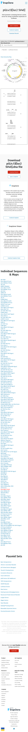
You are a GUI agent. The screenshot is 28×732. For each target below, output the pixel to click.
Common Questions (5, 679)
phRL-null (3, 342)
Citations (3, 695)
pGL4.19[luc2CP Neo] (6, 528)
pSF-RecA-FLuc (4, 468)
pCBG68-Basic (4, 299)
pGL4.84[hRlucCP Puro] (6, 302)
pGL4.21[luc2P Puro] (5, 541)
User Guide (3, 677)
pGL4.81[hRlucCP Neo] (6, 283)
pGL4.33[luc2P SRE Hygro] (7, 353)
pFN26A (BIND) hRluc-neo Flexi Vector (10, 404)
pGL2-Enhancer (4, 430)
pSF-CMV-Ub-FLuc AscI (6, 376)
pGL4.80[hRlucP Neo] (6, 543)
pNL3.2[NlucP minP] (6, 532)
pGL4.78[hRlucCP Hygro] (7, 530)
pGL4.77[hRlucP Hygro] (6, 523)
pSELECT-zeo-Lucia (5, 304)
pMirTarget (3, 453)
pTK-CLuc (3, 494)
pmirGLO (3, 446)
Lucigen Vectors (5, 597)
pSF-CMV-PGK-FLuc (5, 343)
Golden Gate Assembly (20, 686)
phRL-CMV (3, 335)
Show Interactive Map (6, 57)
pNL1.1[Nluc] (4, 473)
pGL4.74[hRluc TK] (5, 504)
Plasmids (4, 49)
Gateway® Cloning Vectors (7, 605)
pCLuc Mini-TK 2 (5, 338)
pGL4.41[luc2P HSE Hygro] (7, 406)
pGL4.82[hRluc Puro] (6, 289)
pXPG (2, 540)
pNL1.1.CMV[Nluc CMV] (6, 466)
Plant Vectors (4, 589)
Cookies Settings (14, 718)
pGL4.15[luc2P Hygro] (6, 502)
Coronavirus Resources (6, 573)
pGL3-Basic (3, 443)
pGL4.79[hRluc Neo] (5, 537)
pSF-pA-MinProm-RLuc (6, 435)
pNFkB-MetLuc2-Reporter (7, 460)
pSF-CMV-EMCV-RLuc (6, 317)
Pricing (16, 662)
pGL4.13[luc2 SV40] (5, 489)
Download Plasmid (14, 33)
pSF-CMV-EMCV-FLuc (6, 310)
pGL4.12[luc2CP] (4, 483)
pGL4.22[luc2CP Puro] (6, 281)
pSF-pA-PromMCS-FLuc (6, 442)
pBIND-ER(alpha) (5, 286)
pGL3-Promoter (4, 463)
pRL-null (3, 284)
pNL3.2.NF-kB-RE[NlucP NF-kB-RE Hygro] (11, 525)
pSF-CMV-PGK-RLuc (5, 350)
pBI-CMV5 (3, 279)
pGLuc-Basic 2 (4, 315)
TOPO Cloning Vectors (6, 581)
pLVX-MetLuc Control (6, 374)
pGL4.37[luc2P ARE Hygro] (7, 379)
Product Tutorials (5, 675)
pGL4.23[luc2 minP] (5, 288)
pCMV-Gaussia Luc (5, 365)
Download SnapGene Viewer (14, 258)
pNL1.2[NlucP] (4, 479)
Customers (3, 693)
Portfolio (3, 701)
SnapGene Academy (5, 673)
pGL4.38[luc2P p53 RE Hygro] (8, 386)
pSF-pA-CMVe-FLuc (5, 415)
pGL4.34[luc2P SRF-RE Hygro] (8, 360)
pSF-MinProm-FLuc (5, 402)
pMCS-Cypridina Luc (6, 387)
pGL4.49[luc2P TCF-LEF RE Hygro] (9, 451)
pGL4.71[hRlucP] (5, 484)
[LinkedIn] (14, 728)
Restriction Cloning (19, 674)
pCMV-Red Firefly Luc (6, 391)
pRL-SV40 (3, 291)
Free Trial (17, 660)
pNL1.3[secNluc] (5, 492)
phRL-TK (3, 355)
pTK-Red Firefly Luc (5, 533)
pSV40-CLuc (4, 481)
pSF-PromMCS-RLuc (6, 461)
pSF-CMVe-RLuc (5, 396)
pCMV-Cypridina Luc (6, 358)
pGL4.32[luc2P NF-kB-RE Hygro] (8, 347)
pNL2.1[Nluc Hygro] (5, 499)
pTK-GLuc (3, 520)
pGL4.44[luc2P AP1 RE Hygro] (8, 425)
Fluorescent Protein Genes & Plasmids (10, 594)
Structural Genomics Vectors (8, 611)
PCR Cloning (17, 682)
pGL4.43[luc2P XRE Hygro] (7, 419)
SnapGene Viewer (5, 662)
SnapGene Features (5, 660)
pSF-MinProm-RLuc (5, 409)
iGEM (16, 666)
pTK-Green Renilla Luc (6, 527)
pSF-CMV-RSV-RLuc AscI (7, 369)
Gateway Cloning (18, 676)
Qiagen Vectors (4, 600)
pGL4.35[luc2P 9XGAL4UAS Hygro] (9, 366)
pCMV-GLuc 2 (4, 378)
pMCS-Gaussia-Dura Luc (7, 401)
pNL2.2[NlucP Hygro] (6, 505)
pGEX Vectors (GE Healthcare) (8, 578)
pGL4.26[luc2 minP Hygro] (7, 307)
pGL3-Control (4, 450)
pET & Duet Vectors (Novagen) (8, 567)
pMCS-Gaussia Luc (5, 394)
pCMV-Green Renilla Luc (7, 384)
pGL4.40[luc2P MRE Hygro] (7, 399)
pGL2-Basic (3, 417)
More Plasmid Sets (5, 43)
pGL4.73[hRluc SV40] (6, 497)
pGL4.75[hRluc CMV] (5, 510)
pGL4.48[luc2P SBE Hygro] (7, 445)
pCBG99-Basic (4, 312)
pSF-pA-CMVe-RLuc (5, 422)
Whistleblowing (14, 726)
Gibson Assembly (18, 678)
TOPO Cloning (18, 684)
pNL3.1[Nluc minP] (5, 519)
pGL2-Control (4, 424)
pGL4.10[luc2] (4, 469)
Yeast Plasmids (4, 603)
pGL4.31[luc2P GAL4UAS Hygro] (8, 340)
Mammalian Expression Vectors (8, 608)
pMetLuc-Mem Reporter (7, 427)
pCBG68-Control (5, 306)
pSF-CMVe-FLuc (4, 389)
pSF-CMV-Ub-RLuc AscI (6, 383)
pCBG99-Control (5, 319)
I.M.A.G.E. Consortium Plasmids (8, 564)
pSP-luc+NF (3, 474)
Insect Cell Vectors (5, 575)
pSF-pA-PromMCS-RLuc (6, 448)
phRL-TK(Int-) (4, 361)
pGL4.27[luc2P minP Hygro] (7, 314)
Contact (3, 705)
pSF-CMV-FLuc (4, 324)
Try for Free (14, 650)
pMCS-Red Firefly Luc (6, 414)
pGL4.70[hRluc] (4, 478)
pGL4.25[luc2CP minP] (6, 301)
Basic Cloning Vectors (6, 562)
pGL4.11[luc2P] (4, 476)
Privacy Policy (14, 714)
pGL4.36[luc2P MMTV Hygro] (7, 373)
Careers (3, 703)
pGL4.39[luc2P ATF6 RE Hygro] (8, 392)
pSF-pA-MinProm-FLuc (6, 428)
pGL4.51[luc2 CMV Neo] (6, 464)
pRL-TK (2, 297)
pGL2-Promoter (4, 437)
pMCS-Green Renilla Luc (7, 407)
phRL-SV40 (3, 348)
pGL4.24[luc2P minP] (6, 294)
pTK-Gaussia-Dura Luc (6, 514)
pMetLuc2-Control (5, 433)
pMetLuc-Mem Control (6, 420)
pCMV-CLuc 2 (4, 351)
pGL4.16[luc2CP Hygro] (6, 509)
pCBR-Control (4, 332)
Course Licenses (18, 664)
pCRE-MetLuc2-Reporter (7, 397)
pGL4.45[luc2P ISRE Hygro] (7, 432)
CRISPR (3, 680)
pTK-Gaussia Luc (5, 507)
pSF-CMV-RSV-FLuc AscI (7, 363)
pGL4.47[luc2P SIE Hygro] (7, 438)
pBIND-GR (3, 292)
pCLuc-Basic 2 (4, 345)
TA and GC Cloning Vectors (7, 570)
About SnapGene (5, 691)
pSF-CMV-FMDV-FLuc (6, 330)
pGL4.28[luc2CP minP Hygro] (8, 320)
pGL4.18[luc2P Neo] (5, 522)
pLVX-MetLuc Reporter (6, 381)
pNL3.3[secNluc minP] (6, 538)
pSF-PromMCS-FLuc (6, 455)
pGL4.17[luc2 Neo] (5, 515)
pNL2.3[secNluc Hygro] (6, 512)
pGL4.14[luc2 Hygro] (5, 496)
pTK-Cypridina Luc (5, 501)
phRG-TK (3, 329)
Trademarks (14, 724)
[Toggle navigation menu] (26, 3)
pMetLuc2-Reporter (6, 440)
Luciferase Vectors (5, 586)
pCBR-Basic (3, 325)
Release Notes (4, 667)
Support (3, 697)
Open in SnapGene (14, 25)
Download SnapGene (14, 30)
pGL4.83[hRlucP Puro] (6, 296)
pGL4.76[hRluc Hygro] (6, 517)
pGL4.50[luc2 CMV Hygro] (7, 458)
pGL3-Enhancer (4, 456)
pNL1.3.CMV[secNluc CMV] (7, 486)
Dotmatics (3, 699)
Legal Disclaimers (14, 716)
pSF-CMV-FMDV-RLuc (6, 337)
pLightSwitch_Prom (6, 368)
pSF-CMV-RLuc (4, 356)
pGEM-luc (3, 410)
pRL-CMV (3, 545)
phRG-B (3, 322)
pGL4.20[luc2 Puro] (5, 535)
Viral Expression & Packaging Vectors (10, 592)
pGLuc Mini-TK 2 (5, 309)
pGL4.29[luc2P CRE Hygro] (7, 327)
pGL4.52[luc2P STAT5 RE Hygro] (8, 471)
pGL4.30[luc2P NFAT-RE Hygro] (8, 333)
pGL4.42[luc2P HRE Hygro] (7, 412)
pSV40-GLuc (4, 487)
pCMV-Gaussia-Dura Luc (7, 371)
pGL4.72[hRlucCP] (5, 491)
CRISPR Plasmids (5, 584)
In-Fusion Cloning (18, 680)
